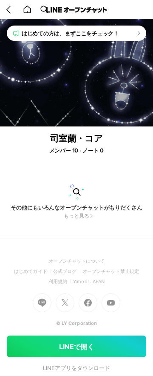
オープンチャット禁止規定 (110, 271)
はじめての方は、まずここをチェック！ (70, 33)
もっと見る (76, 215)
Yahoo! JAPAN (89, 281)
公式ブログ (67, 271)
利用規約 (60, 281)
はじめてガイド (33, 271)
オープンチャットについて (76, 261)
